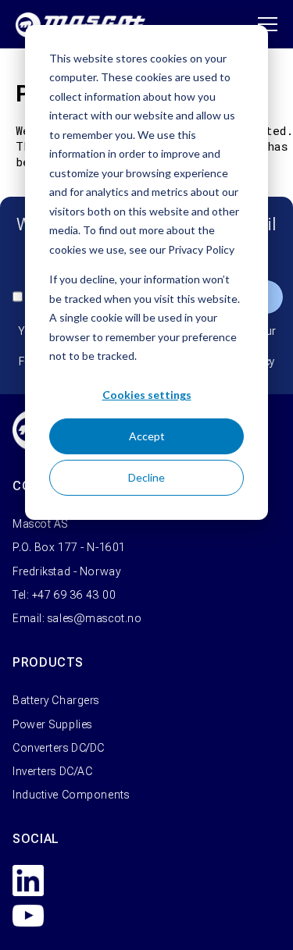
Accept (147, 436)
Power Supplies (52, 724)
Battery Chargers (56, 700)
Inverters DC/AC (52, 771)
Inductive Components (71, 794)
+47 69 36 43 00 (74, 595)
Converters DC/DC (59, 748)
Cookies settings (146, 394)
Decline (146, 477)
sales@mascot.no (94, 618)
